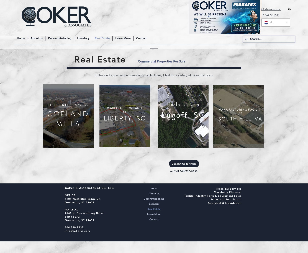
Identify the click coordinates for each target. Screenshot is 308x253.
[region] (68, 116)
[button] (123, 38)
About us (154, 193)
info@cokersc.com (77, 231)
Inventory (153, 203)
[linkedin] (289, 9)
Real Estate (154, 209)
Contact (154, 219)
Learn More (154, 214)
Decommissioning (153, 198)
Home (153, 188)
